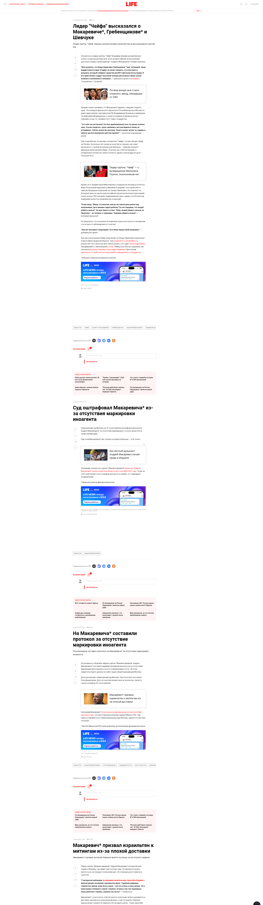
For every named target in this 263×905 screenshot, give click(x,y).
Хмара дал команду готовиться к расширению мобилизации (85, 615)
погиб (110, 246)
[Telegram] (104, 341)
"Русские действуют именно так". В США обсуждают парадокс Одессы (113, 389)
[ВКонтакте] (109, 341)
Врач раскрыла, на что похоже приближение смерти (142, 614)
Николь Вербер (87, 288)
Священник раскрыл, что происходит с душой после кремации (112, 615)
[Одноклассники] (114, 341)
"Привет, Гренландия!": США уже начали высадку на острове (113, 379)
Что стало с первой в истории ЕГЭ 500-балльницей (141, 378)
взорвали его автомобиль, (125, 241)
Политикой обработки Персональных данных (112, 11)
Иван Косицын (87, 756)
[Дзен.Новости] (94, 341)
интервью (135, 78)
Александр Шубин (137, 243)
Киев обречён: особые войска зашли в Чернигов (86, 388)
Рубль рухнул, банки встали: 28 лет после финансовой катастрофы (87, 379)
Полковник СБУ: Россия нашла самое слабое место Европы (142, 604)
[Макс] (99, 341)
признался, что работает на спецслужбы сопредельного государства (111, 252)
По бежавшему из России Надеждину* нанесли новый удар (141, 389)
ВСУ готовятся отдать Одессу (86, 603)
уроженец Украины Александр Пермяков (107, 249)
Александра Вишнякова (90, 514)
